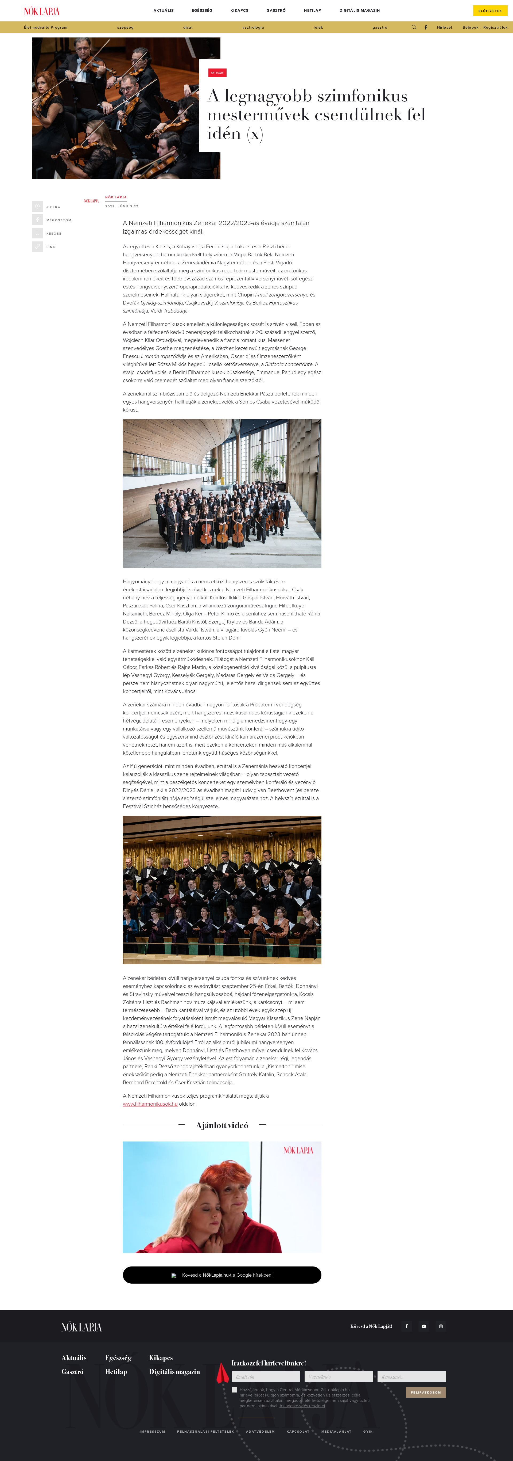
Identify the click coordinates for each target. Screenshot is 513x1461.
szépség (125, 27)
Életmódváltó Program (46, 27)
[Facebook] (426, 27)
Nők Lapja (42, 10)
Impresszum (152, 1431)
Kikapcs (239, 10)
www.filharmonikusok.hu (150, 1104)
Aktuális (164, 10)
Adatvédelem (260, 1431)
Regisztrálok (495, 27)
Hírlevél (444, 27)
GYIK (368, 1431)
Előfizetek (490, 11)
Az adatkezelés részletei (302, 1406)
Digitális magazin (360, 10)
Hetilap (312, 10)
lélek (318, 27)
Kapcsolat (298, 1431)
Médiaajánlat (336, 1431)
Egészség (202, 10)
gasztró (380, 27)
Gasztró (276, 10)
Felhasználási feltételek (205, 1431)
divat (188, 27)
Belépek (471, 27)
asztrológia (253, 27)
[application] (222, 1197)
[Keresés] (414, 27)
